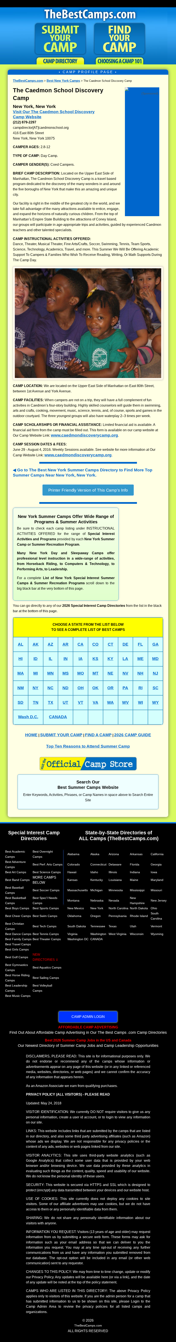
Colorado (73, 864)
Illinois (113, 872)
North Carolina (118, 908)
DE (125, 644)
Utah (133, 926)
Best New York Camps (63, 80)
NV (125, 673)
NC (50, 688)
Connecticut (98, 864)
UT (65, 702)
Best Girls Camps (17, 949)
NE (110, 673)
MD (155, 658)
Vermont (156, 926)
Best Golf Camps (16, 957)
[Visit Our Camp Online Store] (142, 88)
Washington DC (77, 939)
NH (140, 673)
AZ (50, 644)
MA (20, 673)
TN (35, 702)
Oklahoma (74, 916)
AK (36, 644)
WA (110, 702)
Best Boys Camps (17, 908)
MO (80, 673)
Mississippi (137, 890)
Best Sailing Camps (46, 977)
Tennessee (97, 926)
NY (35, 688)
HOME (31, 735)
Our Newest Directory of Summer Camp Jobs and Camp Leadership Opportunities (88, 1043)
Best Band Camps (17, 880)
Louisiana (115, 880)
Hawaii (71, 872)
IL (50, 658)
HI (20, 658)
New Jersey (159, 900)
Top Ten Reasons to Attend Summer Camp (88, 746)
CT (110, 644)
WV (125, 702)
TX (50, 702)
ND (65, 688)
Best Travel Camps (18, 944)
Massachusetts (77, 890)
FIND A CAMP (98, 735)
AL (20, 644)
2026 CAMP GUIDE (132, 735)
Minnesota (116, 890)
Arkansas (136, 854)
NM (20, 688)
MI (35, 673)
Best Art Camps (15, 872)
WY (155, 702)
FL (140, 644)
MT (96, 673)
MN (50, 673)
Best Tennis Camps (46, 934)
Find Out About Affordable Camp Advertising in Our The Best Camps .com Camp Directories (88, 1030)
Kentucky (96, 880)
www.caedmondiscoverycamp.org (84, 435)
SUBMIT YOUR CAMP (61, 735)
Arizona (114, 854)
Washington (98, 934)
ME (140, 658)
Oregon (95, 916)
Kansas (72, 880)
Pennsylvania (118, 916)
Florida (134, 864)
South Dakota (76, 926)
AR (65, 644)
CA (80, 644)
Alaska (94, 854)
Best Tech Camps (44, 926)
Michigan (96, 890)
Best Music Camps (17, 995)
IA (81, 658)
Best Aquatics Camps (47, 967)
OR (110, 688)
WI (140, 702)
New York (96, 908)
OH (80, 688)
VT (80, 702)
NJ (155, 673)
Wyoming (157, 934)
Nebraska (96, 900)
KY (110, 658)
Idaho (94, 872)
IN (66, 658)
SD (20, 702)
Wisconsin (137, 934)
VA (95, 702)
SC (155, 688)
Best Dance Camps (18, 934)
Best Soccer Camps (46, 890)
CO (95, 644)
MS (65, 673)
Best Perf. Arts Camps (47, 864)
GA (155, 644)
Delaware (115, 864)
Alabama (73, 854)
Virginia (72, 934)
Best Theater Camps (47, 939)
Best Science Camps (47, 872)
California (157, 854)
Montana (73, 900)
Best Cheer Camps (18, 916)
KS (95, 658)
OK (95, 688)
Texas (113, 926)
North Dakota (139, 908)
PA (125, 688)
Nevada (114, 900)
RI (140, 688)
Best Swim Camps (45, 916)
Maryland (157, 880)
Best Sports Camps (46, 908)
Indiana (135, 872)
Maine (134, 880)
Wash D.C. (28, 717)
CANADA (58, 717)
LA (125, 658)
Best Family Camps (18, 939)
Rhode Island (139, 916)
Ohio (154, 908)
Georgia (156, 864)
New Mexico (75, 908)
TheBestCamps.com (28, 80)
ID (35, 658)
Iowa (154, 872)
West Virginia (117, 934)
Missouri (156, 890)
